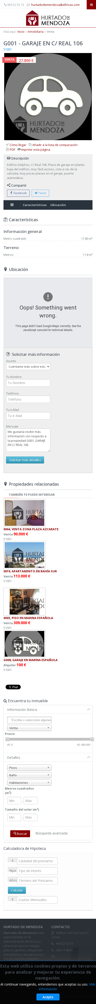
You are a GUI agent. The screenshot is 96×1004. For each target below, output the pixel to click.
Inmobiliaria (36, 32)
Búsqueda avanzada (51, 833)
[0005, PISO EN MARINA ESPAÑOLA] (24, 601)
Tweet (42, 193)
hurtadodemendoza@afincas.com (55, 5)
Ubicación (58, 205)
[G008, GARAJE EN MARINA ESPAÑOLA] (24, 643)
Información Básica (22, 709)
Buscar (22, 833)
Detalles (13, 757)
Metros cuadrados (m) (19, 790)
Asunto (11, 361)
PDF (12, 149)
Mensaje (12, 426)
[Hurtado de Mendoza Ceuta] (48, 17)
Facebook (20, 193)
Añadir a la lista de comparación (55, 145)
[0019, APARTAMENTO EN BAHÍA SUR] (24, 555)
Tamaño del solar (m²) (22, 809)
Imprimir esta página (35, 149)
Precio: (10, 734)
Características (35, 205)
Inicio (20, 32)
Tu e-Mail (12, 410)
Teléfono (12, 393)
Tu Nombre (14, 377)
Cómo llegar (18, 145)
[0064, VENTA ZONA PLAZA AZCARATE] (24, 513)
